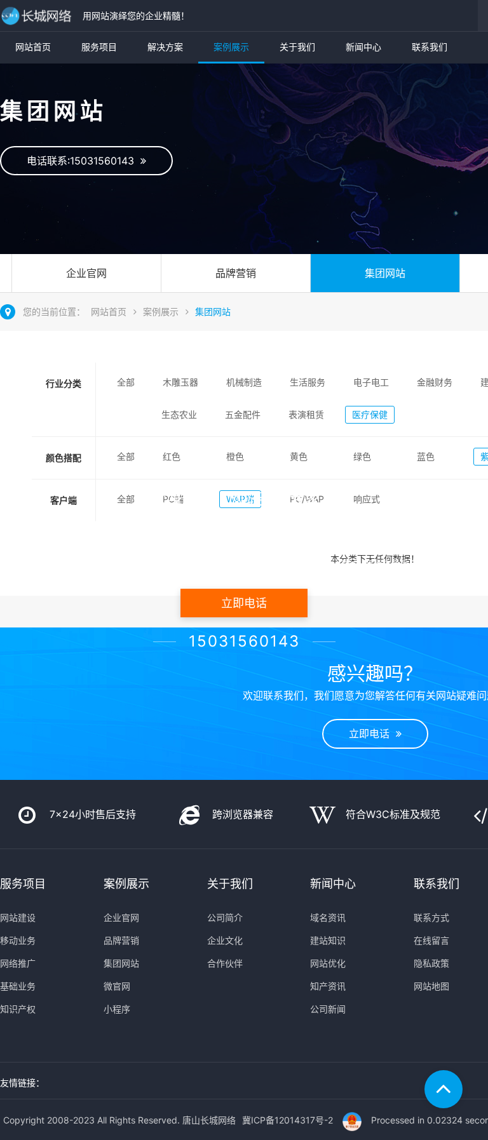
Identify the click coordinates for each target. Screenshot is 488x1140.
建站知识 (328, 940)
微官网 (117, 986)
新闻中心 (363, 46)
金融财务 (434, 382)
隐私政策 (431, 963)
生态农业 (179, 414)
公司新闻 (328, 1008)
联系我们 (429, 46)
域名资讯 (328, 917)
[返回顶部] (443, 1089)
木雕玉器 (180, 382)
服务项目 (99, 46)
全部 (126, 382)
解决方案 (165, 46)
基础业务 (18, 986)
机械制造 (244, 382)
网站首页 (33, 46)
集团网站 (385, 273)
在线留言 (431, 940)
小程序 (117, 1008)
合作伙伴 (225, 963)
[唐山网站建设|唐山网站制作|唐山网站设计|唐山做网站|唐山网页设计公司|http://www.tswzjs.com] (38, 15)
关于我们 (297, 46)
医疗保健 (370, 414)
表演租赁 (306, 414)
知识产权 (18, 1008)
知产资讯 (328, 986)
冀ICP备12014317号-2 (287, 1120)
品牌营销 (235, 273)
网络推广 (18, 963)
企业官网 (86, 273)
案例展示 (231, 46)
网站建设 (18, 917)
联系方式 (431, 917)
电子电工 (371, 382)
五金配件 (243, 414)
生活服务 (307, 382)
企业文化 (225, 940)
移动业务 (18, 940)
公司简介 (225, 917)
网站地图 (431, 986)
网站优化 (328, 963)
